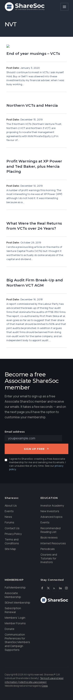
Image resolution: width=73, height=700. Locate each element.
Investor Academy (52, 505)
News (8, 517)
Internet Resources (53, 543)
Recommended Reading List (50, 530)
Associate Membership (13, 595)
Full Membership (15, 587)
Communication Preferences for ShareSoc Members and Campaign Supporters (17, 642)
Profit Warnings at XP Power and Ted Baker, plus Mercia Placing (34, 166)
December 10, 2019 (31, 185)
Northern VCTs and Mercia (32, 105)
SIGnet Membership (17, 602)
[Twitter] (48, 588)
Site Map (10, 549)
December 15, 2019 (31, 119)
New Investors (49, 511)
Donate (9, 629)
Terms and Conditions (12, 541)
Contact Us (12, 528)
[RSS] (54, 588)
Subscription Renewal (13, 610)
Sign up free (34, 448)
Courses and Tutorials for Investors (48, 558)
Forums (9, 522)
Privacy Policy (13, 534)
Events (9, 511)
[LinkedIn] (60, 588)
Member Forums (15, 623)
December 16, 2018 (31, 299)
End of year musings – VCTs (33, 53)
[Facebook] (42, 588)
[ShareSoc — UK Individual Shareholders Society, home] (25, 6)
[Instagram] (66, 588)
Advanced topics (51, 517)
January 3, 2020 (30, 68)
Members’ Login (15, 617)
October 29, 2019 (30, 242)
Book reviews (49, 537)
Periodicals (47, 549)
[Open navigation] (64, 7)
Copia (45, 685)
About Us (11, 505)
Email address (15, 431)
